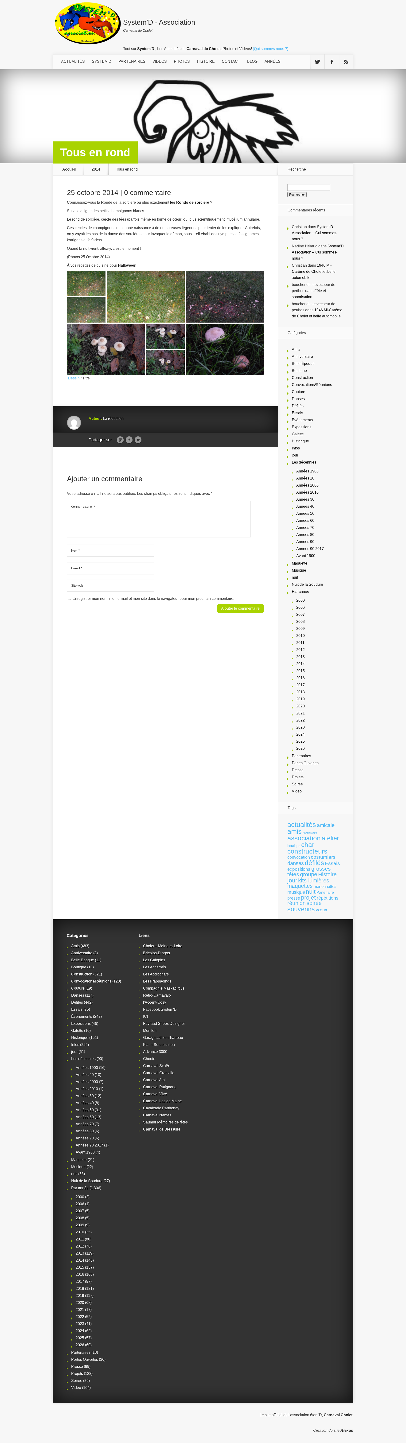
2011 (300, 643)
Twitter (138, 440)
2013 (300, 657)
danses (295, 863)
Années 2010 (307, 492)
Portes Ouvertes (305, 763)
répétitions (327, 898)
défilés (314, 862)
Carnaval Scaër (156, 1066)
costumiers (323, 857)
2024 (300, 734)
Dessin (73, 378)
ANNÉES (273, 61)
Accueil (69, 169)
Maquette (299, 563)
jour (295, 455)
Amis (296, 349)
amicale (326, 825)
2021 (300, 713)
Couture (298, 392)
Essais (297, 413)
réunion (296, 903)
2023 (300, 727)
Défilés (298, 406)
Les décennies (304, 462)
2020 (300, 706)
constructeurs (307, 851)
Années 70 (305, 528)
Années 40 (305, 506)
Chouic (149, 1059)
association (304, 838)
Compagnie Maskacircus (163, 988)
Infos (296, 448)
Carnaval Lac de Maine (162, 1101)
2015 (300, 671)
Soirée (297, 784)
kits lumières (313, 880)
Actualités (73, 61)
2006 (300, 607)
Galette (298, 434)
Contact (231, 61)
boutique (293, 846)
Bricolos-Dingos (156, 953)
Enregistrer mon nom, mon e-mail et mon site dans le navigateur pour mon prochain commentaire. (153, 599)
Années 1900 (307, 471)
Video (297, 791)
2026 (300, 748)
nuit (295, 577)
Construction (302, 378)
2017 (300, 685)
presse (293, 898)
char (307, 844)
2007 (300, 614)
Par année (300, 591)
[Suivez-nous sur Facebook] (332, 62)
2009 (300, 629)
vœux (321, 909)
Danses (298, 399)
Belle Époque (303, 364)
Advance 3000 (155, 1052)
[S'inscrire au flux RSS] (346, 62)
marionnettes (325, 886)
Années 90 (305, 542)
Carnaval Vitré (155, 1094)
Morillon (149, 1031)
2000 (300, 600)
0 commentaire (147, 192)
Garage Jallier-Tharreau (163, 1038)
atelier (330, 838)
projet (308, 897)
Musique (299, 570)
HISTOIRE (206, 61)
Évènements (302, 420)
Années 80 (305, 535)
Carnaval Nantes (157, 1115)
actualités (301, 824)
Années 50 (305, 513)
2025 (300, 741)
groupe (308, 874)
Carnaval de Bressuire (161, 1129)
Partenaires (301, 756)
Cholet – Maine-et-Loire (162, 946)
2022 (300, 720)
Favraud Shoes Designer (164, 1024)
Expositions (301, 427)
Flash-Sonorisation (159, 1045)
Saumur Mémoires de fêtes (165, 1122)
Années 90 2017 (310, 549)
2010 (300, 636)
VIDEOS (159, 61)
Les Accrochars (156, 974)
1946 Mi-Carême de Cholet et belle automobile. (314, 271)
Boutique (299, 371)
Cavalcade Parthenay (161, 1108)
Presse (298, 770)
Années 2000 (307, 485)
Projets (298, 777)
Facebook (129, 440)
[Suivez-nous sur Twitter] (317, 62)
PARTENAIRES (131, 61)
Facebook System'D (160, 1009)
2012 (300, 650)
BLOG (252, 61)
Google (120, 440)
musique (296, 892)
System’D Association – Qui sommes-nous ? (314, 233)
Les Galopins (154, 960)
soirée (314, 903)
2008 (300, 622)
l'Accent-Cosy (154, 1002)
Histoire (327, 875)
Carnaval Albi (154, 1080)
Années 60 (305, 521)
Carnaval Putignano (159, 1087)
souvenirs (301, 909)
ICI (145, 1016)
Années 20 (305, 478)
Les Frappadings (157, 981)
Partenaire (325, 892)
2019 (300, 699)
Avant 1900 (305, 556)
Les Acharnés (154, 967)
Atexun (346, 1430)
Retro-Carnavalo (157, 995)
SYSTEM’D (101, 61)
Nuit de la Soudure (307, 584)
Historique (300, 441)
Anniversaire (302, 357)
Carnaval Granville (158, 1073)
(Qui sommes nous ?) (270, 49)
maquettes (300, 886)
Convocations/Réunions (312, 385)
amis (294, 831)
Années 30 (305, 499)
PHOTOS (182, 61)
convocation (298, 857)
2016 (300, 678)
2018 (300, 692)
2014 (96, 169)
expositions (298, 869)
